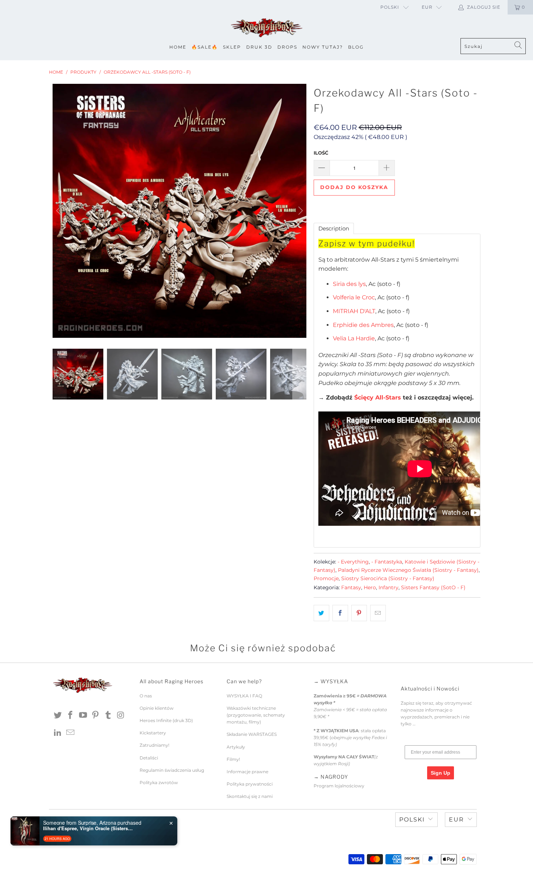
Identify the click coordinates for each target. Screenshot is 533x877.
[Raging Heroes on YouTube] (83, 715)
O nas (146, 695)
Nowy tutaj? (322, 47)
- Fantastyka (386, 561)
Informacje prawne (247, 771)
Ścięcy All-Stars (377, 397)
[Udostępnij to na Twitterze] (321, 613)
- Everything (353, 561)
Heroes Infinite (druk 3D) (166, 720)
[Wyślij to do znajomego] (378, 613)
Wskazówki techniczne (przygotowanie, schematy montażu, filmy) (256, 715)
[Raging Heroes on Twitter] (58, 715)
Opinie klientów (157, 708)
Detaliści (149, 758)
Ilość (321, 153)
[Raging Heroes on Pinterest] (95, 715)
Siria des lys (349, 283)
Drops (287, 47)
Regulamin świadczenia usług (172, 770)
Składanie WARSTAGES (252, 734)
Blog (356, 47)
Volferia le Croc (354, 297)
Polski (389, 7)
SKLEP (232, 47)
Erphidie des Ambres (363, 324)
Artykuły (236, 747)
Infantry (388, 587)
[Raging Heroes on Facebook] (70, 715)
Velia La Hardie (354, 338)
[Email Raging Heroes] (70, 733)
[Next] (299, 211)
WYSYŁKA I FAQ (244, 695)
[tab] (334, 228)
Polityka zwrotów (159, 782)
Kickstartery (153, 732)
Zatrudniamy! (154, 745)
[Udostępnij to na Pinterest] (359, 613)
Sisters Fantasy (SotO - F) (433, 587)
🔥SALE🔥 (204, 47)
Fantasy (351, 587)
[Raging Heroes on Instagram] (120, 715)
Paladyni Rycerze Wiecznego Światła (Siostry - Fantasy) (408, 570)
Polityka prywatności (250, 784)
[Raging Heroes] (266, 28)
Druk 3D (259, 47)
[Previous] (59, 211)
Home (177, 47)
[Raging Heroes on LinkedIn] (58, 733)
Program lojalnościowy (339, 785)
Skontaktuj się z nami (250, 796)
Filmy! (233, 759)
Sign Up (440, 773)
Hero (370, 587)
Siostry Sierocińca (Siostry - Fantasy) (387, 578)
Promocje (326, 578)
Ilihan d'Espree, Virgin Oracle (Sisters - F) (88, 828)
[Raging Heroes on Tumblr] (108, 715)
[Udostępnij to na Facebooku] (340, 613)
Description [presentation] (333, 228)
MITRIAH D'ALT (354, 311)
